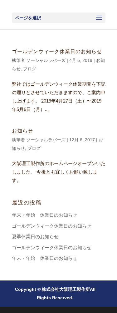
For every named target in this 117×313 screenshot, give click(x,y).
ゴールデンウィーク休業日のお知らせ (57, 51)
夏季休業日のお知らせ (35, 236)
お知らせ (22, 131)
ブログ (29, 68)
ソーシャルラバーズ (46, 60)
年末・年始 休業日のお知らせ (44, 215)
